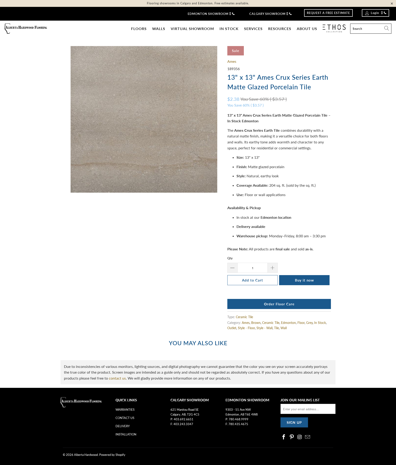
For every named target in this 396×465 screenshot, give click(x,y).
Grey (309, 323)
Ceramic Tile (244, 317)
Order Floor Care (279, 304)
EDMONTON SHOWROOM (208, 14)
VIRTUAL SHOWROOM (192, 28)
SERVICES (253, 28)
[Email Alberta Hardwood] (307, 437)
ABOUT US (307, 28)
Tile (276, 328)
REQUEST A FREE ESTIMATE (328, 13)
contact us (117, 378)
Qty (230, 258)
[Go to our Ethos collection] (334, 28)
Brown (256, 323)
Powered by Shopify (112, 455)
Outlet (231, 328)
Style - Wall (264, 328)
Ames (231, 61)
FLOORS (139, 28)
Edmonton (288, 323)
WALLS (158, 28)
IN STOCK (229, 28)
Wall (283, 328)
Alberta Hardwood (86, 455)
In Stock (320, 323)
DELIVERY (123, 426)
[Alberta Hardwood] (26, 28)
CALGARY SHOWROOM (267, 14)
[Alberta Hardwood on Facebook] (283, 437)
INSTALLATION (126, 434)
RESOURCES (279, 28)
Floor (301, 323)
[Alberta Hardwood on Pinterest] (292, 437)
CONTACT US (125, 418)
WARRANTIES (125, 409)
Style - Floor (246, 328)
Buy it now (304, 280)
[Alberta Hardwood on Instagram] (299, 437)
